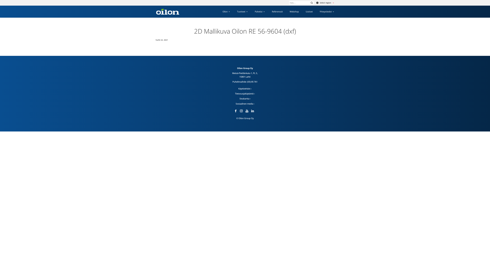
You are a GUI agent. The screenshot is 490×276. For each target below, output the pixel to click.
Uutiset (309, 12)
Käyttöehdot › (245, 88)
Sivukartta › (245, 98)
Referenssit (277, 12)
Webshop (294, 12)
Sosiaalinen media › (245, 103)
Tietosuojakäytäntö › (245, 93)
